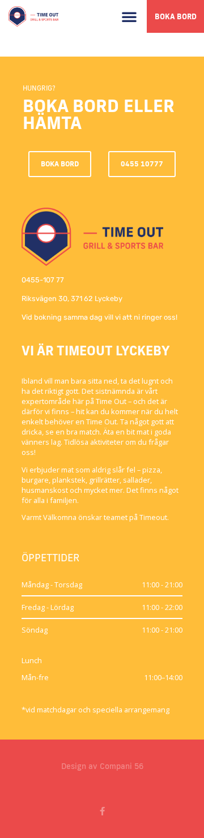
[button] (129, 16)
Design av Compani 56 (102, 766)
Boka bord (176, 16)
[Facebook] (102, 811)
